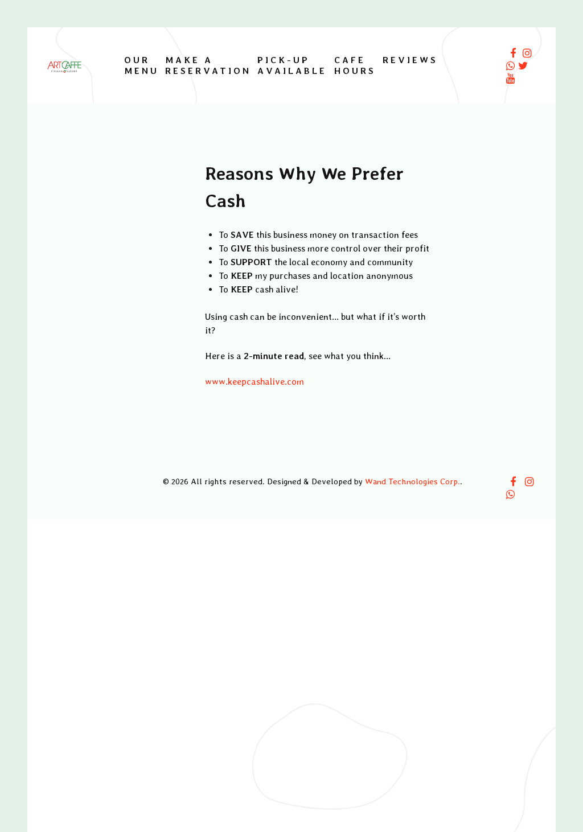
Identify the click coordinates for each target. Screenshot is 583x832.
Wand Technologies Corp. (412, 481)
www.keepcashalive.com (254, 381)
